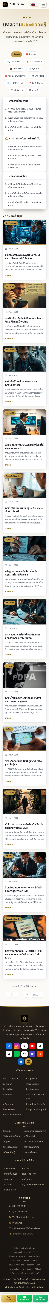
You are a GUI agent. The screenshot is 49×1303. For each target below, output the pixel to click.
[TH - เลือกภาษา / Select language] (34, 5)
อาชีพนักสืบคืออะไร (28, 1248)
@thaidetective (19, 1211)
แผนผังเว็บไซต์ (13, 1269)
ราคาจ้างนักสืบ (27, 1269)
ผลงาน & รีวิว (10, 1189)
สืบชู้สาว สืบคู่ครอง (10, 1078)
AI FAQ (38, 1269)
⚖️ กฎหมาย (34, 69)
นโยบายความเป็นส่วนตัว (30, 1273)
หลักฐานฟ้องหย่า (31, 1152)
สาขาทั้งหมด (16, 1260)
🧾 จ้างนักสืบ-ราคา (14, 83)
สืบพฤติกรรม (31, 1078)
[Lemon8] (17, 1054)
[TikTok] (40, 1046)
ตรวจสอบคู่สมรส (10, 1147)
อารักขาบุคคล (8, 1104)
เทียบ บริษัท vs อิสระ (17, 1264)
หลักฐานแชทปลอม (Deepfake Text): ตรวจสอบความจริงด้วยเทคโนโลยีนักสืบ (23, 954)
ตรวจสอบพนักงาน (31, 1147)
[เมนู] (44, 5)
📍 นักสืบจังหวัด (36, 83)
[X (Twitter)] (24, 1046)
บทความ (25, 1168)
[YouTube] (32, 1046)
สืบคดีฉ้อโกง (7, 1094)
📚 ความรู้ (33, 90)
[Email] (28, 1061)
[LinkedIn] (21, 1061)
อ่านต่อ (8, 275)
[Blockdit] (32, 1054)
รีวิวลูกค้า (30, 1264)
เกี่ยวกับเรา (8, 1184)
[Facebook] (9, 1046)
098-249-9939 (19, 1206)
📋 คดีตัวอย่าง (17, 90)
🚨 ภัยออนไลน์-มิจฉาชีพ (15, 76)
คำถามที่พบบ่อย (10, 1174)
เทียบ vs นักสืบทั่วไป (30, 1260)
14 (27, 994)
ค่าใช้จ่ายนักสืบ (30, 1136)
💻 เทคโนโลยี (38, 76)
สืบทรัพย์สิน (7, 1089)
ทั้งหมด (16, 54)
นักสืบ (16, 1248)
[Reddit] (40, 1054)
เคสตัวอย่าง (27, 1179)
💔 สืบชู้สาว (31, 54)
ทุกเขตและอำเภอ (34, 1256)
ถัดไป (35, 995)
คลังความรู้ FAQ (29, 1174)
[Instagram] (17, 1046)
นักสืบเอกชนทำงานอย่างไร (35, 1131)
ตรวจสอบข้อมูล (32, 1084)
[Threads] (9, 1054)
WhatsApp (17, 1223)
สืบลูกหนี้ (6, 1141)
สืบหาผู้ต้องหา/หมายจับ (35, 1104)
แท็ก (38, 1264)
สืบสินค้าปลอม (8, 1109)
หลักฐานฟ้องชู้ (9, 1152)
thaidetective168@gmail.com (26, 1228)
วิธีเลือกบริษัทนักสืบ (11, 1136)
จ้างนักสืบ (7, 1131)
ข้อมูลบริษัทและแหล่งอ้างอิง (33, 1184)
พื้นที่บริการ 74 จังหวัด (17, 1256)
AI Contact (14, 1273)
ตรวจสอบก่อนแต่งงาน (12, 1114)
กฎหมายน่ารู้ (9, 1179)
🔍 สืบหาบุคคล (13, 62)
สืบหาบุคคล (7, 1084)
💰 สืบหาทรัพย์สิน (34, 62)
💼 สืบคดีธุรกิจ (16, 69)
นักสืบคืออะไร (9, 1168)
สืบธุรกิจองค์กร (32, 1089)
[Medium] (24, 1054)
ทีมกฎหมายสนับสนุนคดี (36, 1109)
